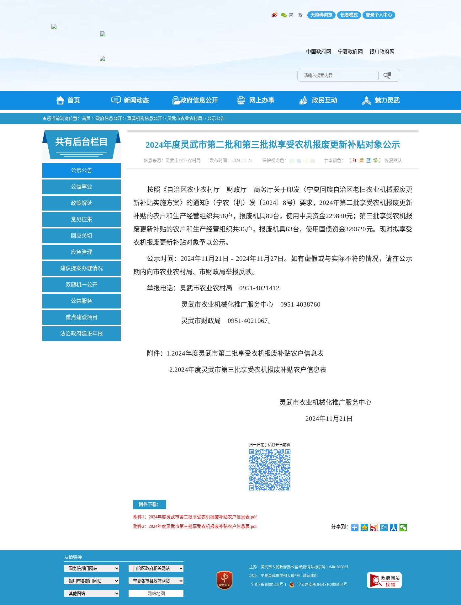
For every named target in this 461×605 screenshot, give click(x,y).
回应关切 (81, 236)
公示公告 (216, 118)
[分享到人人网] (394, 527)
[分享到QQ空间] (364, 527)
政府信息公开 (199, 100)
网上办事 (261, 100)
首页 (73, 100)
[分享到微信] (403, 527)
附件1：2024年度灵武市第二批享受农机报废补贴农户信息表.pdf (195, 517)
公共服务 (81, 301)
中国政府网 (318, 51)
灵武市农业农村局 (184, 118)
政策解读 (81, 203)
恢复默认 (393, 160)
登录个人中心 (379, 15)
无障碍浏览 (321, 15)
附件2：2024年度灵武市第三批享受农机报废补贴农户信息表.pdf (195, 526)
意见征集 (81, 219)
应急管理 (81, 252)
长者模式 (349, 15)
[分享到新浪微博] (374, 527)
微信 (284, 15)
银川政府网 (382, 51)
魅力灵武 (387, 100)
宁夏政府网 (350, 51)
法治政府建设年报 (81, 334)
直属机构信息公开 (144, 118)
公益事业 (81, 187)
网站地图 (156, 593)
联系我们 (310, 576)
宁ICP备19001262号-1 (268, 584)
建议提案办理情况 (81, 268)
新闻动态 (136, 100)
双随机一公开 (82, 285)
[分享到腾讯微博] (384, 527)
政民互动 (324, 100)
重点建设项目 (82, 317)
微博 (274, 15)
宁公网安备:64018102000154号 (322, 584)
